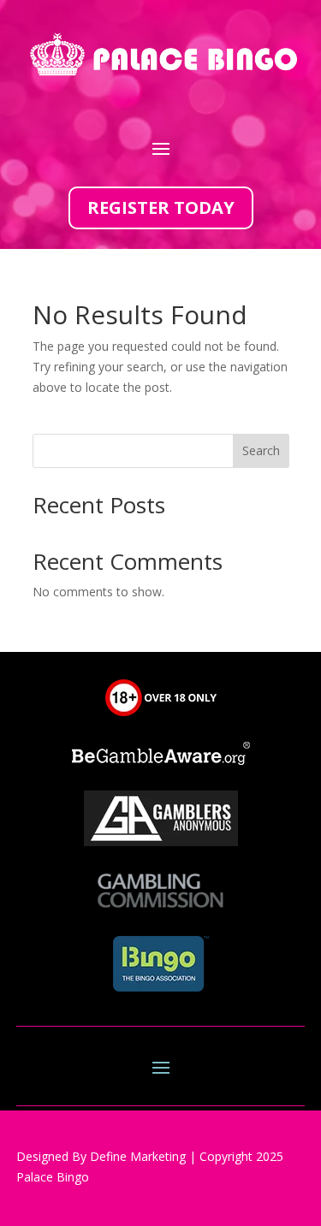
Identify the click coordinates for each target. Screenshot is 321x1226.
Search (261, 450)
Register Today (161, 207)
